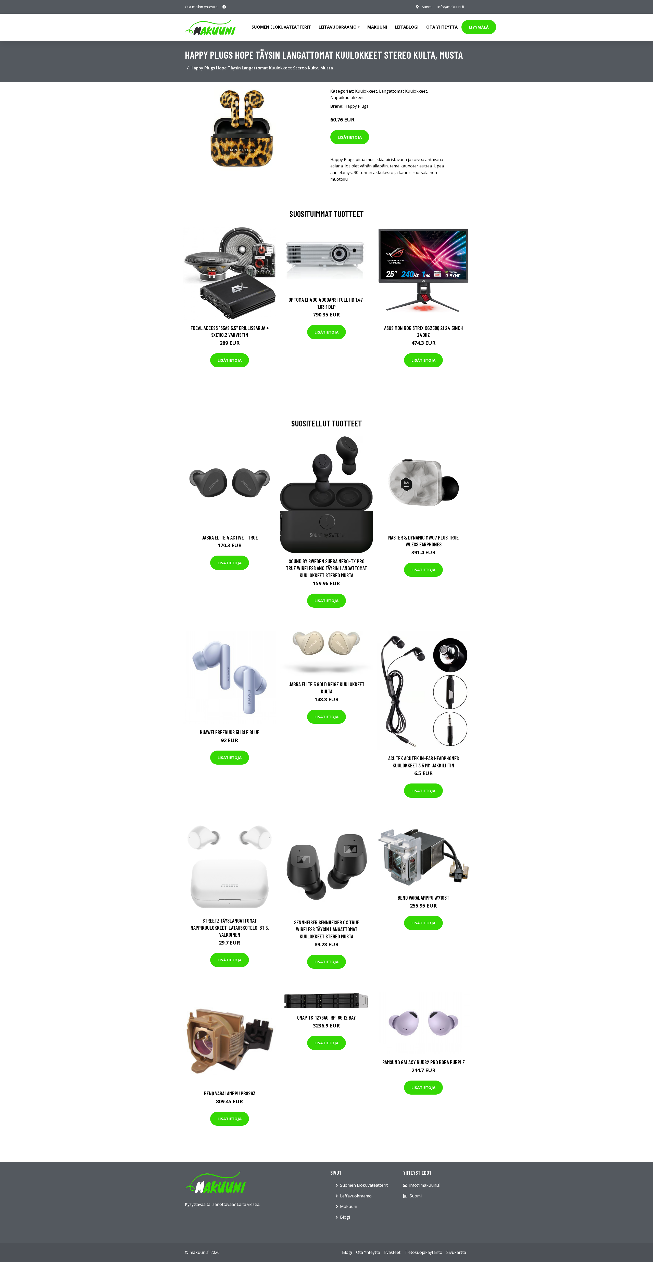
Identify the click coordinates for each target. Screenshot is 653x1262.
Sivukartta (456, 1252)
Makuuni (377, 27)
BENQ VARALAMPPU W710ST (423, 897)
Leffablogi (407, 27)
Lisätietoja (350, 137)
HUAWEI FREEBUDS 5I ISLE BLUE (229, 732)
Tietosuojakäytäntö (423, 1252)
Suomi (427, 6)
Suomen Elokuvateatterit (364, 1185)
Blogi (345, 1217)
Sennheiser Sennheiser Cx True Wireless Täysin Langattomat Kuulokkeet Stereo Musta (326, 929)
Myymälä (479, 27)
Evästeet (392, 1252)
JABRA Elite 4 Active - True (230, 537)
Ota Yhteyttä (442, 27)
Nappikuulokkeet (347, 97)
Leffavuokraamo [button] (338, 27)
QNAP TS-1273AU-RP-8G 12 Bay (326, 1017)
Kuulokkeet (366, 91)
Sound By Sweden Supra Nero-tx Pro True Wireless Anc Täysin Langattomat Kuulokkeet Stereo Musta (326, 568)
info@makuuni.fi (450, 6)
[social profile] (224, 7)
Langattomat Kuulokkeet (403, 91)
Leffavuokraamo (356, 1196)
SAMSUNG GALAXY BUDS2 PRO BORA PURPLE (423, 1062)
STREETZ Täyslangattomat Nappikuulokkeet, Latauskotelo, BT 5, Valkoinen (230, 927)
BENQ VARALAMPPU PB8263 (229, 1093)
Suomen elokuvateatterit (281, 27)
